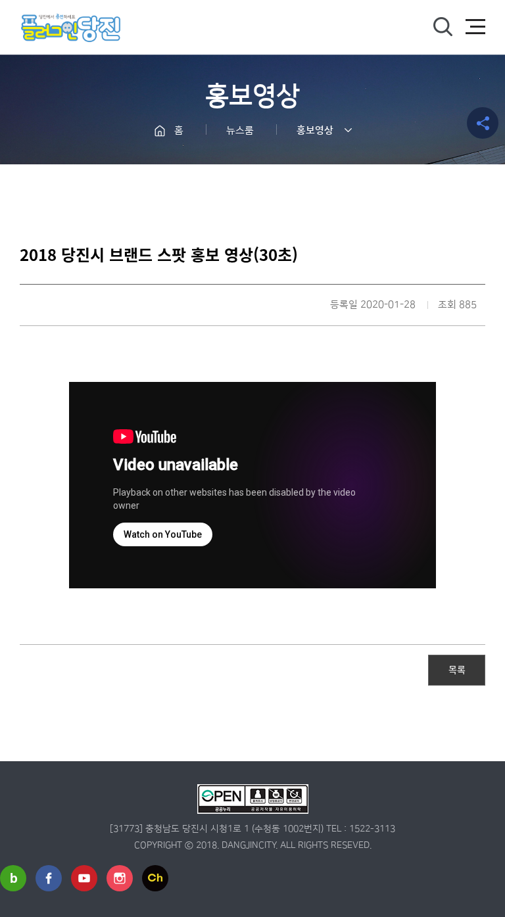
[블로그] (13, 878)
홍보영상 (315, 130)
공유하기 (482, 123)
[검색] (442, 27)
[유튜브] (84, 878)
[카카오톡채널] (155, 878)
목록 (457, 669)
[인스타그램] (120, 878)
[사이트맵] (475, 27)
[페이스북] (49, 878)
